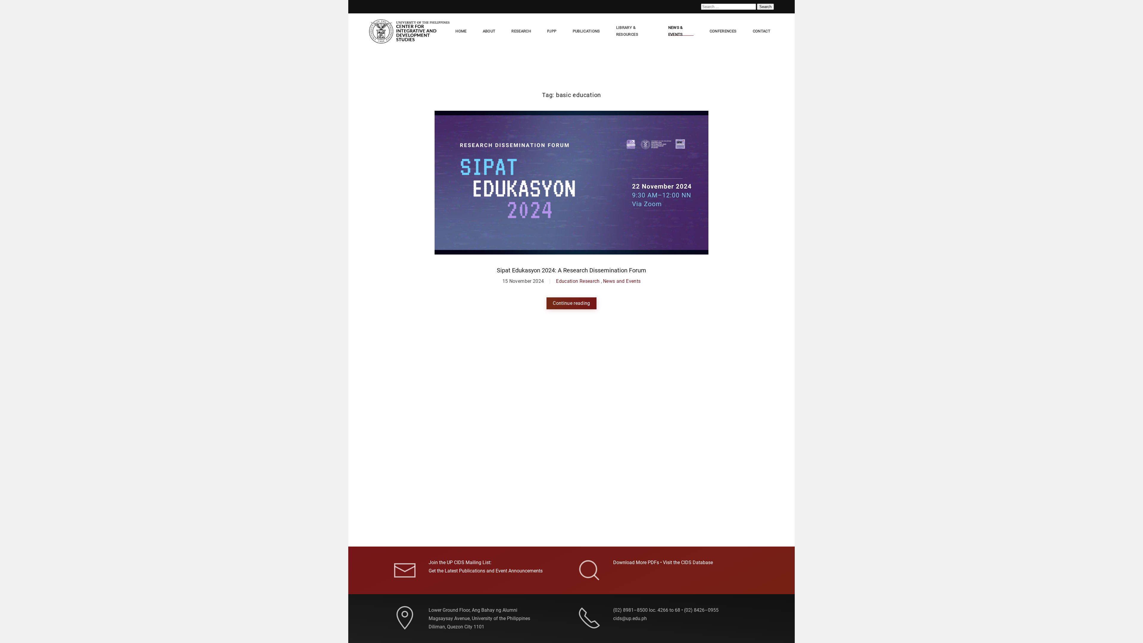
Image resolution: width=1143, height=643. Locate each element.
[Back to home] (410, 31)
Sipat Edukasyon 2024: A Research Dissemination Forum (571, 270)
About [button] (489, 31)
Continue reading (571, 303)
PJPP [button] (551, 31)
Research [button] (521, 31)
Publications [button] (586, 31)
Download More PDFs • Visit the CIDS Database (663, 562)
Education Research (577, 281)
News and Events (622, 281)
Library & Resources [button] (627, 31)
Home (460, 31)
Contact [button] (761, 31)
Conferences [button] (723, 31)
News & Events (675, 31)
